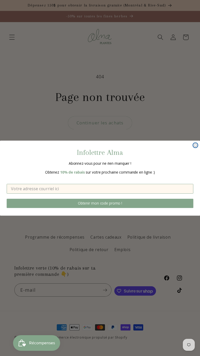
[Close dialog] (195, 145)
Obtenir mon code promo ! (100, 203)
